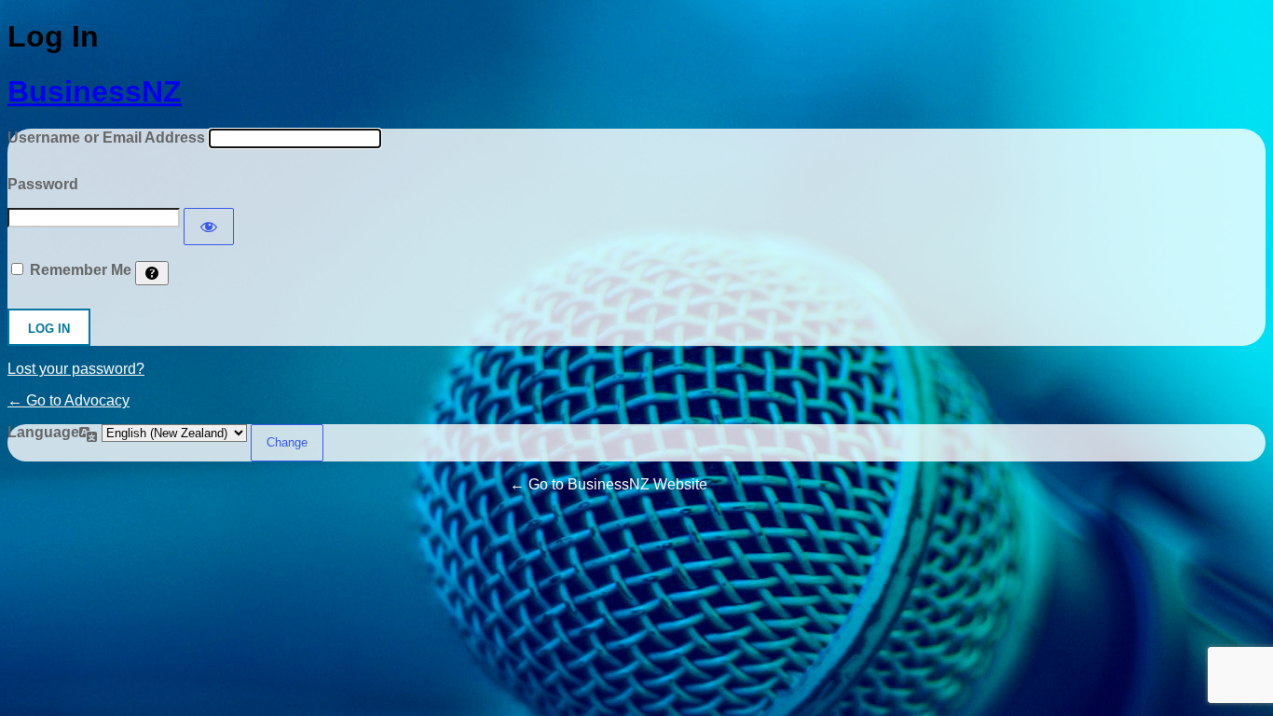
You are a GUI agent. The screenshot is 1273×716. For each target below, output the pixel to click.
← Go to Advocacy (68, 400)
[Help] (152, 273)
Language (43, 432)
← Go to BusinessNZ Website (608, 484)
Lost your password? (75, 369)
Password (42, 184)
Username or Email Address (106, 137)
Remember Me (80, 270)
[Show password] (209, 226)
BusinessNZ (94, 91)
